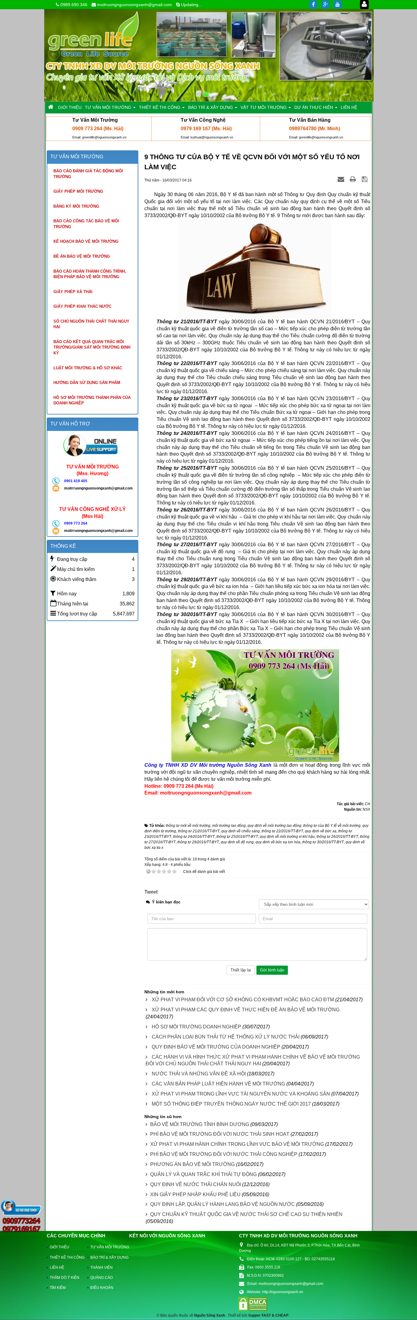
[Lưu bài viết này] (365, 179)
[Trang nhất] (51, 107)
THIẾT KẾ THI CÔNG (66, 1257)
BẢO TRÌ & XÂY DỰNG (106, 1257)
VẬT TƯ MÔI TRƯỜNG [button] (264, 107)
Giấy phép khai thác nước (82, 306)
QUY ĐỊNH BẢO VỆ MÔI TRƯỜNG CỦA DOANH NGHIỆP (216, 1046)
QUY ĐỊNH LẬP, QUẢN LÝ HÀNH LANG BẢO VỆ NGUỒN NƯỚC (222, 1204)
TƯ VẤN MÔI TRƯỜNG (106, 1247)
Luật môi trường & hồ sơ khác (87, 368)
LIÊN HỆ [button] (349, 107)
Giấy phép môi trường (78, 191)
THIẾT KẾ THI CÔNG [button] (160, 107)
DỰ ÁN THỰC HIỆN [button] (314, 107)
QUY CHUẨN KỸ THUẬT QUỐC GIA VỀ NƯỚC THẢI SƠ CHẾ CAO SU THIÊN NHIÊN (246, 1214)
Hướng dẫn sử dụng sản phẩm (86, 382)
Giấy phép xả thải (72, 291)
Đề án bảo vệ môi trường (81, 256)
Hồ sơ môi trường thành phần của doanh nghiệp (92, 400)
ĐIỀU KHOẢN (101, 1288)
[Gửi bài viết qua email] (342, 179)
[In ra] (353, 179)
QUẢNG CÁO (101, 1277)
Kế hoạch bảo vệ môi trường (85, 241)
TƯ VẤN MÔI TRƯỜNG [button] (108, 107)
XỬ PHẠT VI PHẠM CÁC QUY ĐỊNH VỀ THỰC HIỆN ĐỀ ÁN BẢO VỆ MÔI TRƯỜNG (245, 1009)
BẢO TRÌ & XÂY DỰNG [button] (211, 107)
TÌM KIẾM (58, 1288)
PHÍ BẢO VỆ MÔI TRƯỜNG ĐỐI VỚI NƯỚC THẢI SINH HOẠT (219, 1134)
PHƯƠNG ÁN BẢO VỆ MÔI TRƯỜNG (192, 1164)
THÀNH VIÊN (101, 1267)
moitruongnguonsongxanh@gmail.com (134, 4)
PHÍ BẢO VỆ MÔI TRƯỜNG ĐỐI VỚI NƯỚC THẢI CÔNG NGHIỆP (223, 1154)
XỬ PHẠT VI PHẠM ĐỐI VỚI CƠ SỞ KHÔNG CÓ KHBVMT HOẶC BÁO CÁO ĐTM (243, 999)
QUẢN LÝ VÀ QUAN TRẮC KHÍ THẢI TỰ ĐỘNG (203, 1174)
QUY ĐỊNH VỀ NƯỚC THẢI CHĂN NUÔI (195, 1184)
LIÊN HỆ (57, 1267)
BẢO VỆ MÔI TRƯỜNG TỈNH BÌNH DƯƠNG (199, 1124)
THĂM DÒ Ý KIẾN (64, 1277)
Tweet (151, 892)
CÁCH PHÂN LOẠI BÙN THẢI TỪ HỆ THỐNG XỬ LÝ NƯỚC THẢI (225, 1036)
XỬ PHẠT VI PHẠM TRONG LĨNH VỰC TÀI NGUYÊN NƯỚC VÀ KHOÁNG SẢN (241, 1093)
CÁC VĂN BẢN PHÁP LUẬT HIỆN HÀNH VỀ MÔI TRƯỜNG (218, 1083)
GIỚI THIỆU (59, 1247)
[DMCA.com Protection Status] (253, 1304)
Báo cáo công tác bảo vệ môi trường (86, 224)
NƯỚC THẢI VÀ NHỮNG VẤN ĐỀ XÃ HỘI (199, 1073)
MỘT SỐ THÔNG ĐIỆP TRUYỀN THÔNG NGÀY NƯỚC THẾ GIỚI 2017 (231, 1104)
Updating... (191, 4)
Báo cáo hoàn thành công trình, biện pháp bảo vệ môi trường (89, 274)
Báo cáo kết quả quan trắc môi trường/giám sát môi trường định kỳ (91, 347)
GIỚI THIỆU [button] (70, 107)
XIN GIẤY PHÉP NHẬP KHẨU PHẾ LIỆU (195, 1194)
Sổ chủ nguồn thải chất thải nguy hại (91, 324)
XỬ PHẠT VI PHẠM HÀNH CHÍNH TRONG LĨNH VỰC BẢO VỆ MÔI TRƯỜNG (237, 1144)
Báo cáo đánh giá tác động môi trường (88, 174)
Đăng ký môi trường (76, 206)
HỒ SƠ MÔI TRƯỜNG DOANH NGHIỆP (196, 1026)
